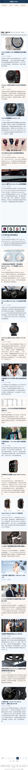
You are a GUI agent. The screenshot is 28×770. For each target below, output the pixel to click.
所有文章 (13, 32)
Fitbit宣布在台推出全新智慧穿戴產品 (12, 153)
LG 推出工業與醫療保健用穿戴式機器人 (13, 546)
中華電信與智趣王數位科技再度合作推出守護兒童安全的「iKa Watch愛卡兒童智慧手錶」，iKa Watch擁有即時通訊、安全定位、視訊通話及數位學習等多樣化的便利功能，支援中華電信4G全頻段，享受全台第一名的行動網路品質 (13, 451)
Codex (10, 5)
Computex (4, 5)
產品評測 (5, 33)
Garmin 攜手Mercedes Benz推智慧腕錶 (13, 184)
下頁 (17, 761)
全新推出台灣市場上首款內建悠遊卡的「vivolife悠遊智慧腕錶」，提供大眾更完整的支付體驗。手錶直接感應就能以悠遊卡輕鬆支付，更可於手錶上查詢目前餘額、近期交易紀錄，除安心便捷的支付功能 (13, 62)
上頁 (2, 758)
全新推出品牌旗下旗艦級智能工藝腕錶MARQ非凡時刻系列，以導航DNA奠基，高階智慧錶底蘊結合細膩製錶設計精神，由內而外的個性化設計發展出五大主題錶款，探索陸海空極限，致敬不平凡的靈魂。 (13, 95)
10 (13, 761)
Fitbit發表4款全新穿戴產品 (9, 235)
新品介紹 (18, 32)
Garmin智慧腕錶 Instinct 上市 (10, 118)
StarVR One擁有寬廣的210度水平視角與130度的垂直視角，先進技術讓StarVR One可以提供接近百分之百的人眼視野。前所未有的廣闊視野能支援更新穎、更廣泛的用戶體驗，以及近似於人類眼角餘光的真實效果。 (13, 678)
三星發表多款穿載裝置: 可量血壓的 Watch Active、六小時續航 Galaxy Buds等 (12, 266)
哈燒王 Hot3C (14, 1)
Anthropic (23, 5)
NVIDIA (16, 5)
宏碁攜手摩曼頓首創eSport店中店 (11, 634)
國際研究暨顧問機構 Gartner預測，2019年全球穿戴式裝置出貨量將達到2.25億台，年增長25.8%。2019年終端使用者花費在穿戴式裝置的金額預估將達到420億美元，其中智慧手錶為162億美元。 (13, 418)
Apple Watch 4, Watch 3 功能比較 (12, 513)
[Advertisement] (14, 17)
